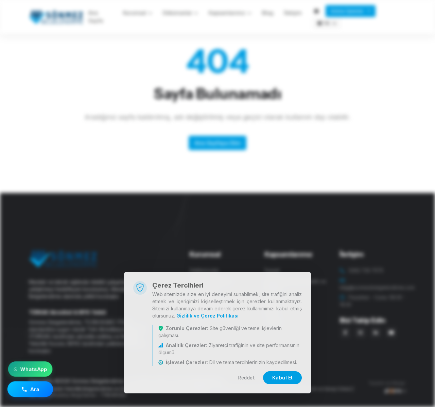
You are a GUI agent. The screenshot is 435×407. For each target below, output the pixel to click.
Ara (35, 389)
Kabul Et (282, 377)
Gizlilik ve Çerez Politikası (207, 316)
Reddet (246, 377)
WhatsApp (33, 369)
